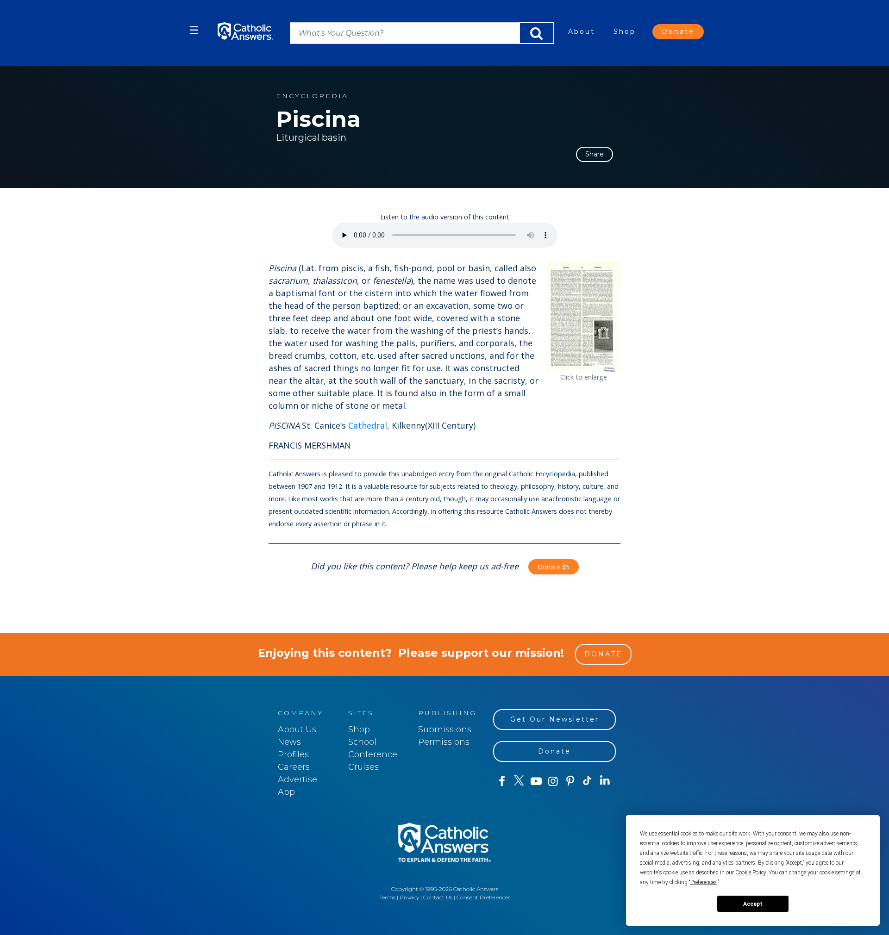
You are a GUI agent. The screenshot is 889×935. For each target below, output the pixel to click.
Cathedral (367, 425)
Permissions (444, 742)
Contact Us (437, 897)
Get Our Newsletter (554, 719)
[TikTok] (587, 781)
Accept (753, 904)
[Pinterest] (570, 781)
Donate (678, 31)
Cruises (363, 767)
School (362, 742)
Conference (372, 754)
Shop (625, 31)
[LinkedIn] (605, 781)
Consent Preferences (483, 897)
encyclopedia (312, 96)
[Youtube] (536, 781)
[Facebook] (501, 781)
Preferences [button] (703, 882)
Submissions (444, 729)
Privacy (409, 897)
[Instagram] (553, 781)
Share (594, 154)
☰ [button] (194, 30)
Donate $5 (554, 566)
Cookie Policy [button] (750, 872)
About (581, 31)
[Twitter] (518, 781)
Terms (387, 897)
